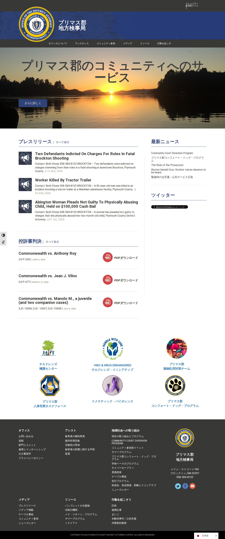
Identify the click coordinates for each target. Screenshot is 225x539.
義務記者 (117, 510)
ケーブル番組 (119, 476)
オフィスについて (58, 43)
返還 (67, 453)
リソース (144, 43)
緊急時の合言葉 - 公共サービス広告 (172, 177)
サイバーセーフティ (123, 468)
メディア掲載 (26, 510)
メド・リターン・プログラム (81, 514)
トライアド (71, 523)
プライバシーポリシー (31, 458)
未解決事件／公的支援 (124, 518)
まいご (115, 514)
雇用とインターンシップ (32, 449)
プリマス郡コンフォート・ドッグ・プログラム (177, 159)
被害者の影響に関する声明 (80, 449)
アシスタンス (82, 43)
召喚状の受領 (72, 445)
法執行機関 (71, 510)
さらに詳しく (33, 103)
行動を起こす (164, 43)
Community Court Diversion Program (172, 153)
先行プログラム (120, 481)
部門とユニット (27, 445)
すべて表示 (62, 142)
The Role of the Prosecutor (167, 165)
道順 (21, 440)
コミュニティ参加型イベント (191, 5)
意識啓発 (117, 472)
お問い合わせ (26, 436)
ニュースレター (120, 489)
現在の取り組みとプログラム (128, 436)
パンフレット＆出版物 (77, 505)
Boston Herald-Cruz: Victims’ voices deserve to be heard (178, 171)
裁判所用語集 (72, 440)
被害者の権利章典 (75, 436)
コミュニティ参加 (106, 43)
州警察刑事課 (119, 523)
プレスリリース (27, 505)
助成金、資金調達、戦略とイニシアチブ (134, 485)
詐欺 (114, 505)
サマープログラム (121, 452)
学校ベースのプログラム (125, 463)
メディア (127, 43)
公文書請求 (25, 453)
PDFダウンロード (125, 257)
